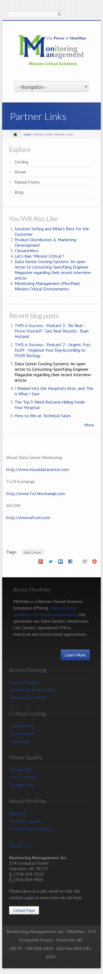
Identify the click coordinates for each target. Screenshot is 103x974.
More (89, 425)
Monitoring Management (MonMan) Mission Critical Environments (47, 286)
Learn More (75, 655)
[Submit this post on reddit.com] (84, 563)
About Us (18, 813)
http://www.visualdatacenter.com (37, 469)
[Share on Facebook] (70, 563)
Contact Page (24, 910)
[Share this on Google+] (40, 563)
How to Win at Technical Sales (43, 415)
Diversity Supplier (25, 821)
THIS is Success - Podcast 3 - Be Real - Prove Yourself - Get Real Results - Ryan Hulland (52, 331)
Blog (19, 192)
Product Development (30, 828)
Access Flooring (24, 682)
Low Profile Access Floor (32, 690)
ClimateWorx (26, 250)
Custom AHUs (22, 733)
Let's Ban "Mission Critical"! (39, 256)
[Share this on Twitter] (50, 563)
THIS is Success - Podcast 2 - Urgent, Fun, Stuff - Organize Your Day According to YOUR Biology (53, 350)
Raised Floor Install (28, 697)
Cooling (21, 161)
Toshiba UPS (21, 769)
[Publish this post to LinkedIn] (60, 563)
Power (20, 172)
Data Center (32, 552)
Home (27, 134)
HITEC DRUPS (23, 777)
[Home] (52, 50)
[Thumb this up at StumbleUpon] (94, 563)
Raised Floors (27, 182)
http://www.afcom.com (28, 517)
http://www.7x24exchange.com (35, 493)
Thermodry (20, 741)
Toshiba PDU (21, 785)
